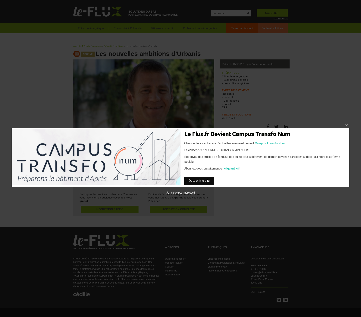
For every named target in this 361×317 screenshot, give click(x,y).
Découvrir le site (199, 180)
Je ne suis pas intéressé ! (180, 192)
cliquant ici (231, 168)
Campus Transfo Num (270, 143)
